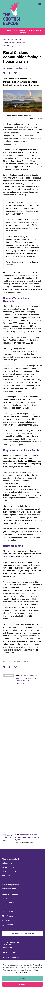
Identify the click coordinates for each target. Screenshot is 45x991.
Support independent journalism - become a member (22, 31)
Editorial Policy (8, 863)
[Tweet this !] (4, 73)
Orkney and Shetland (14, 42)
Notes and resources (10, 903)
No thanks (22, 984)
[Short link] (15, 73)
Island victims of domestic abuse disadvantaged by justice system (27, 837)
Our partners (7, 899)
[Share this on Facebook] (10, 73)
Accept (22, 978)
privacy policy (23, 972)
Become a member (10, 894)
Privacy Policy (8, 867)
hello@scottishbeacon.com (13, 957)
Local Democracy (12, 39)
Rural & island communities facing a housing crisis (22, 57)
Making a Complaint (10, 859)
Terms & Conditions (10, 871)
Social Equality (11, 46)
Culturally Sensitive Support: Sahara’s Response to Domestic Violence (26, 678)
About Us (6, 875)
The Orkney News (20, 68)
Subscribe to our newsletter (22, 933)
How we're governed (10, 885)
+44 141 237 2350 (9, 952)
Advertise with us (9, 889)
